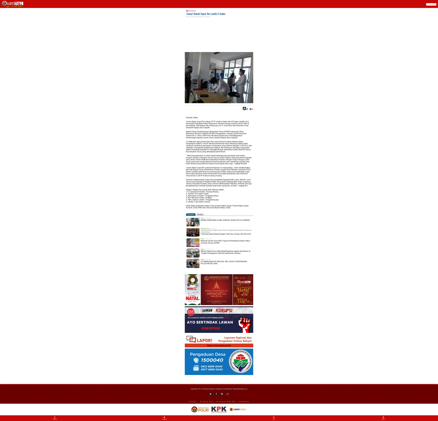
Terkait (200, 214)
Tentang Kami (207, 402)
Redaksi (193, 402)
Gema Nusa (192, 11)
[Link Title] (1, 4)
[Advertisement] (219, 35)
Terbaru (190, 214)
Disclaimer (244, 402)
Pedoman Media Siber (227, 402)
